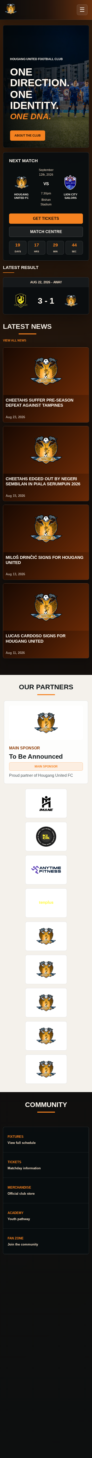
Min (55, 251)
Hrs (36, 251)
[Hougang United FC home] (10, 8)
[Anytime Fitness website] (46, 869)
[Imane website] (46, 803)
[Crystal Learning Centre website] (46, 1002)
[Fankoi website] (46, 1036)
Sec (74, 251)
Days (18, 251)
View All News (14, 340)
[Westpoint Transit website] (46, 969)
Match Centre (46, 232)
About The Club (27, 135)
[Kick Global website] (46, 836)
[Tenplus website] (46, 903)
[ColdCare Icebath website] (46, 936)
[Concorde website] (46, 1069)
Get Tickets (46, 218)
